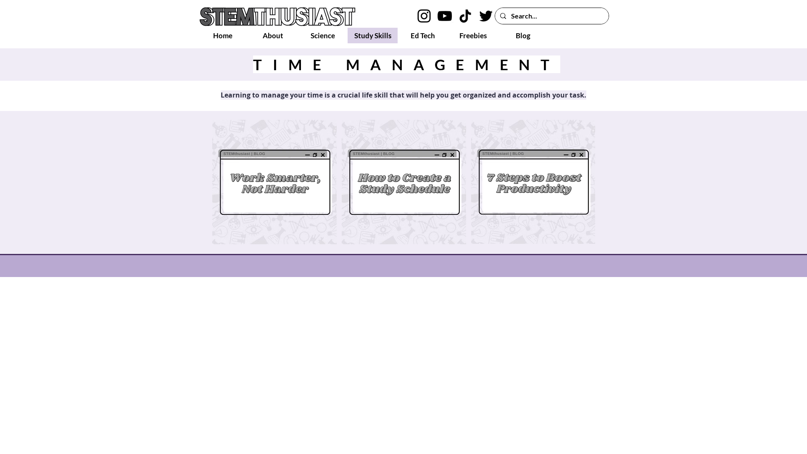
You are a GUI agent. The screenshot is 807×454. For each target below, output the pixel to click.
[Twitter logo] (486, 16)
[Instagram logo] (424, 16)
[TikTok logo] (465, 16)
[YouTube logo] (445, 16)
